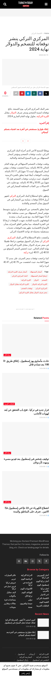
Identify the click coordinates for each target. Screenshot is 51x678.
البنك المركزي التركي (19, 276)
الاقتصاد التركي (36, 33)
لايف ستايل (11, 592)
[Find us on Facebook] (46, 561)
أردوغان (32, 654)
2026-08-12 (43, 466)
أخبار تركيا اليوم (42, 581)
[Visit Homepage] (25, 4)
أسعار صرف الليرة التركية (17, 272)
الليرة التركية (43, 116)
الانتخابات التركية (42, 657)
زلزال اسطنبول (22, 660)
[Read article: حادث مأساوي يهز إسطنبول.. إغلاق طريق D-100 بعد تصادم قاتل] (25, 341)
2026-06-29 (43, 417)
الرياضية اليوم (26, 579)
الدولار (13, 112)
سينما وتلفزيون (26, 603)
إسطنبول (21, 654)
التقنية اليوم (44, 602)
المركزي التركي (41, 288)
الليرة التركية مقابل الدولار (19, 284)
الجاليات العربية (9, 404)
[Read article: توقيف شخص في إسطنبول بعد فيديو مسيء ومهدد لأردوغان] (25, 439)
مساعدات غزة (10, 600)
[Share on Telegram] (28, 93)
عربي (13, 579)
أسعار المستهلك (36, 272)
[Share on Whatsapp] (34, 93)
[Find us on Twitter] (39, 561)
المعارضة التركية (25, 657)
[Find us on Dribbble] (19, 561)
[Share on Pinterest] (22, 93)
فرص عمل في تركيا (10, 587)
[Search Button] (5, 4)
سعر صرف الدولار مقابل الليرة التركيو (33, 293)
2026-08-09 (43, 515)
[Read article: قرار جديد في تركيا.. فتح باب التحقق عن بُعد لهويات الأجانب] (25, 390)
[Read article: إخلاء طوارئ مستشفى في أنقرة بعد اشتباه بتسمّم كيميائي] (43, 635)
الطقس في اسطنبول (40, 660)
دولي (30, 600)
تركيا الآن (7, 355)
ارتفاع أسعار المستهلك (39, 276)
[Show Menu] (46, 4)
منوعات (13, 607)
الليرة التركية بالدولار (39, 284)
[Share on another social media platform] (16, 93)
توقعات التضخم (26, 288)
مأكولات (12, 596)
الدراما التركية (26, 575)
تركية (26, 252)
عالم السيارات (10, 575)
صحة (30, 607)
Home (46, 33)
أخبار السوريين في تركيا (43, 576)
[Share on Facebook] (40, 93)
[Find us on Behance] (25, 561)
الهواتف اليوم (27, 592)
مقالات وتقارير (10, 603)
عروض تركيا (11, 582)
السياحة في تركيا (27, 583)
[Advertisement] (25, 12)
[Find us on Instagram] (32, 561)
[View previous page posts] (28, 141)
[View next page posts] (23, 141)
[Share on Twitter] (46, 93)
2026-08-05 (43, 368)
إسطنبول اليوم (43, 585)
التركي (13, 196)
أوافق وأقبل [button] (25, 673)
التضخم (44, 280)
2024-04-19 (43, 55)
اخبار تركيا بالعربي (45, 589)
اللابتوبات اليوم (26, 588)
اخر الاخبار (44, 594)
